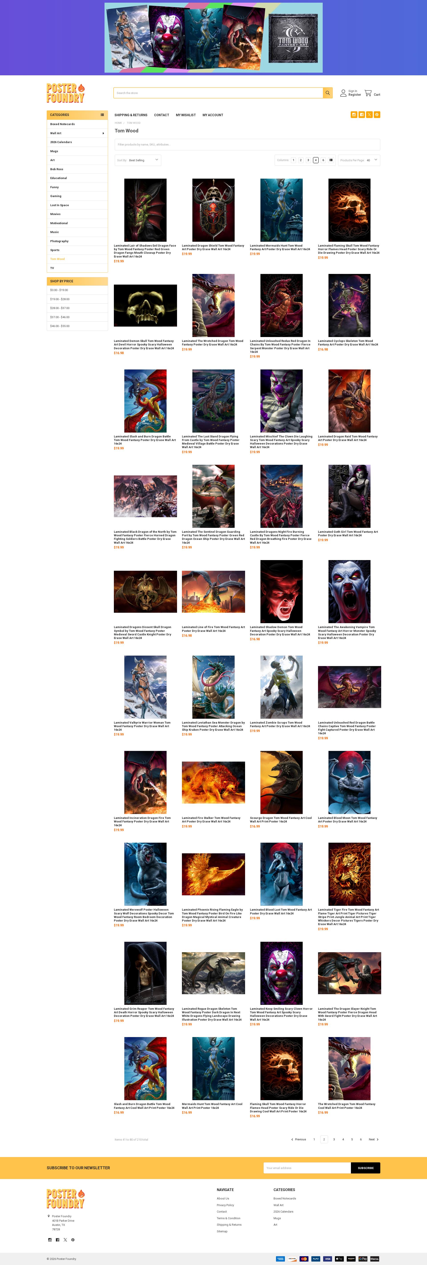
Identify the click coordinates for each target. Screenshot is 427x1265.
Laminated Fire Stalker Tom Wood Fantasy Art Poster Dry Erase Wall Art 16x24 (211, 819)
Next (372, 1139)
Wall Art (55, 133)
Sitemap (222, 1231)
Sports (54, 250)
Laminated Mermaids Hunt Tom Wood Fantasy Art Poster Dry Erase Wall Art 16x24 (280, 247)
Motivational (59, 223)
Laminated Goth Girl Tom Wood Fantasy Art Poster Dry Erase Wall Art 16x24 (348, 533)
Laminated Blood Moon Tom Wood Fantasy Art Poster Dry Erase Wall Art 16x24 (347, 819)
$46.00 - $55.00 (59, 326)
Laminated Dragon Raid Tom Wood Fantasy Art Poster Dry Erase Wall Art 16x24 (348, 438)
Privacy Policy (225, 1205)
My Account (213, 115)
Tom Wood (57, 259)
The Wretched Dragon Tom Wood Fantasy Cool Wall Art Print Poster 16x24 (346, 1105)
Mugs (54, 151)
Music (54, 232)
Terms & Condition (228, 1218)
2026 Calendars (61, 142)
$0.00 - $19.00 (59, 290)
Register (354, 94)
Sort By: (122, 160)
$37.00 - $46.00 (59, 317)
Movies (55, 214)
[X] (369, 114)
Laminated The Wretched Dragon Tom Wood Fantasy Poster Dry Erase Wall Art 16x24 (212, 342)
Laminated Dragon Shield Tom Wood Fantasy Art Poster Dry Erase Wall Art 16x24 (213, 247)
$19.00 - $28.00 (59, 299)
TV (52, 268)
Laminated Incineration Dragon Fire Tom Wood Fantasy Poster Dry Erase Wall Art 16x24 (142, 821)
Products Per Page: (352, 160)
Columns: (283, 160)
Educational (58, 178)
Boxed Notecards (62, 124)
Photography (59, 241)
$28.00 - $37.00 (59, 308)
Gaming (55, 196)
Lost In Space (59, 205)
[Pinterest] (377, 114)
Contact (161, 115)
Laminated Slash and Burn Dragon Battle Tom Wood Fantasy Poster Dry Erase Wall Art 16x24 (145, 440)
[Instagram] (354, 114)
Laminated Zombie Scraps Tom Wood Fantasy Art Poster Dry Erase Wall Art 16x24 (280, 724)
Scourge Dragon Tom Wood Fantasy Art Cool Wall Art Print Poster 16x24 (281, 819)
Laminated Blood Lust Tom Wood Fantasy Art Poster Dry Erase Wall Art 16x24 (281, 911)
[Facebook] (362, 114)
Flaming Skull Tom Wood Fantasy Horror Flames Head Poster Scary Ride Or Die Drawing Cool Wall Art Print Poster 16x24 (278, 1107)
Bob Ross (56, 169)
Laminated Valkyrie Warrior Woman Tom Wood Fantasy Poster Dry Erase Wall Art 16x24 (142, 726)
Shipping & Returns (131, 115)
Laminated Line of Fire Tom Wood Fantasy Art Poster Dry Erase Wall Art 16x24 (213, 628)
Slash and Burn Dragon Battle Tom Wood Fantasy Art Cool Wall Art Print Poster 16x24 (144, 1105)
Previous (300, 1139)
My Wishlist (186, 115)
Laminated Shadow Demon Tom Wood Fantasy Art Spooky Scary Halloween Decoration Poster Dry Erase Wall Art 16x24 (280, 630)
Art (52, 160)
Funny (54, 187)
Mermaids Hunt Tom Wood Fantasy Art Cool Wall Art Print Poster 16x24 (212, 1105)
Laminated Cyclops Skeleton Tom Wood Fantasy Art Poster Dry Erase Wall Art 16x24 (348, 342)
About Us (223, 1198)
